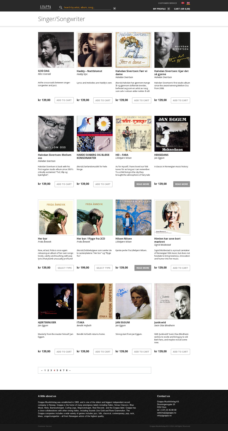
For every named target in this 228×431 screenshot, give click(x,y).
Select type (65, 267)
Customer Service (167, 3)
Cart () (182, 8)
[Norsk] (182, 3)
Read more (142, 184)
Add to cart (64, 100)
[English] (188, 3)
